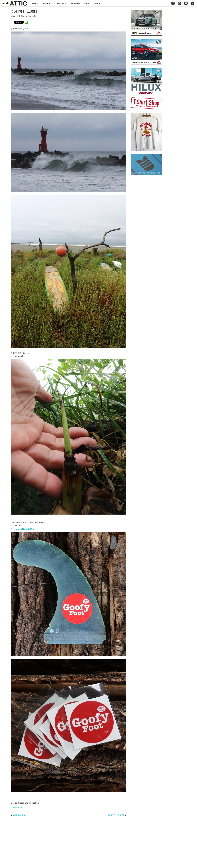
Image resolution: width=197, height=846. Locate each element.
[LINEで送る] (26, 22)
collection (60, 3)
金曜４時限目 (19, 815)
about (35, 3)
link (96, 3)
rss (192, 3)
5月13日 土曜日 (115, 815)
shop (86, 3)
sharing (75, 3)
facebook (173, 3)
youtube (186, 3)
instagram (179, 3)
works (46, 3)
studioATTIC (17, 807)
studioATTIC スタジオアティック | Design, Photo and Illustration (14, 3)
